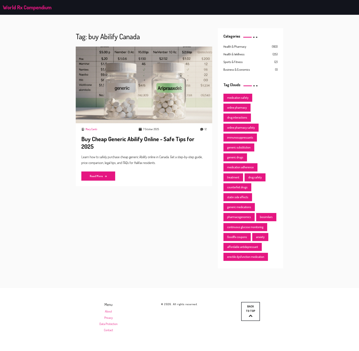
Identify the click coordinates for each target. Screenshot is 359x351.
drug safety (255, 177)
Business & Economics (236, 69)
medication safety (237, 97)
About (108, 311)
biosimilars (266, 217)
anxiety (260, 237)
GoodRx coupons (237, 237)
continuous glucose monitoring (245, 227)
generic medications (239, 207)
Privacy (108, 318)
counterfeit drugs (237, 187)
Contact (108, 330)
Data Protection (108, 324)
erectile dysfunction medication (245, 257)
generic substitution (239, 147)
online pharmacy (237, 107)
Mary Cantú (91, 129)
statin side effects (237, 197)
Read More (97, 176)
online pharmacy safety (241, 127)
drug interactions (237, 117)
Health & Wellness (234, 54)
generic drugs (235, 157)
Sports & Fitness (233, 61)
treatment (233, 177)
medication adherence (240, 167)
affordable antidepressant (242, 247)
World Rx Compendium (27, 7)
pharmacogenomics (239, 217)
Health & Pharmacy (234, 46)
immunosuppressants (240, 137)
